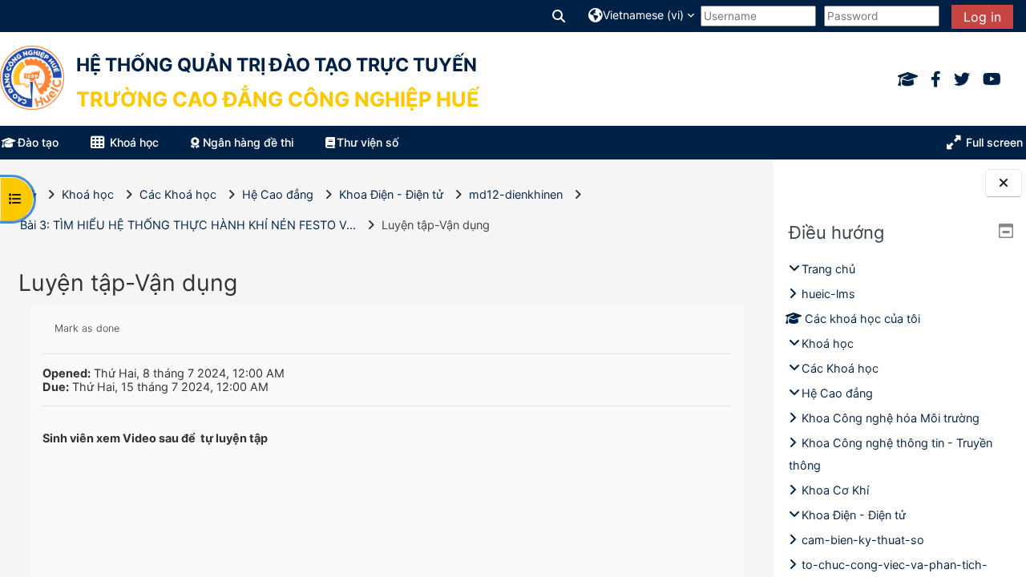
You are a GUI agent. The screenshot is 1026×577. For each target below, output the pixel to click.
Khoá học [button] (133, 142)
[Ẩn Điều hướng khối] (1006, 231)
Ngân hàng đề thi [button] (246, 142)
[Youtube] (992, 79)
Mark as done (87, 328)
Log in (982, 17)
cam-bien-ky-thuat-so (863, 540)
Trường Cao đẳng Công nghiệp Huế (277, 99)
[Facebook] (935, 79)
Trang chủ (828, 269)
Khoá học (828, 343)
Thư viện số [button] (367, 142)
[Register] (907, 79)
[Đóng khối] (1003, 183)
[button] (559, 15)
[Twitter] (961, 79)
